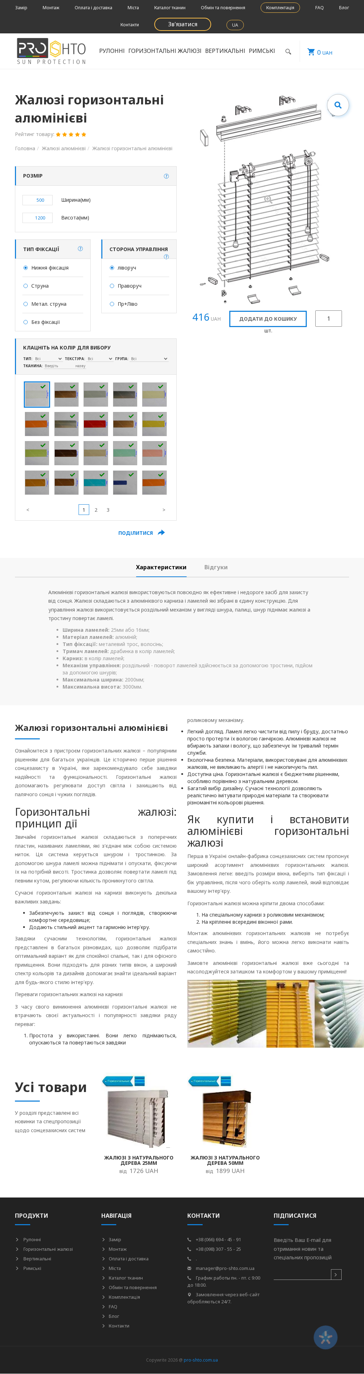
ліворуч (127, 267)
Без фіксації (45, 322)
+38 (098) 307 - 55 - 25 (218, 1249)
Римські (31, 1268)
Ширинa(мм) (76, 199)
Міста (133, 8)
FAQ (319, 8)
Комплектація (280, 8)
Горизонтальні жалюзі (47, 1249)
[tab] (161, 567)
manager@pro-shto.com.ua (225, 1268)
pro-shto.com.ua (201, 1360)
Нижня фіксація (50, 267)
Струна (40, 285)
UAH (324, 52)
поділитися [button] (136, 532)
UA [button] (235, 25)
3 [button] (108, 509)
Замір (21, 8)
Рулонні (31, 1239)
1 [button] (83, 509)
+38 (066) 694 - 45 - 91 (218, 1239)
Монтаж (51, 8)
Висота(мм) (75, 217)
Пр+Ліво (128, 303)
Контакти (130, 25)
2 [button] (96, 509)
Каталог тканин (170, 8)
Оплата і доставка (93, 8)
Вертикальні (36, 1258)
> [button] (163, 509)
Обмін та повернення (223, 8)
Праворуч (129, 285)
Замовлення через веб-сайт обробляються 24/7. (223, 1298)
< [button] (27, 509)
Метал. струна (48, 303)
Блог (344, 8)
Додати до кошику (268, 318)
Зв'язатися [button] (182, 24)
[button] (166, 176)
